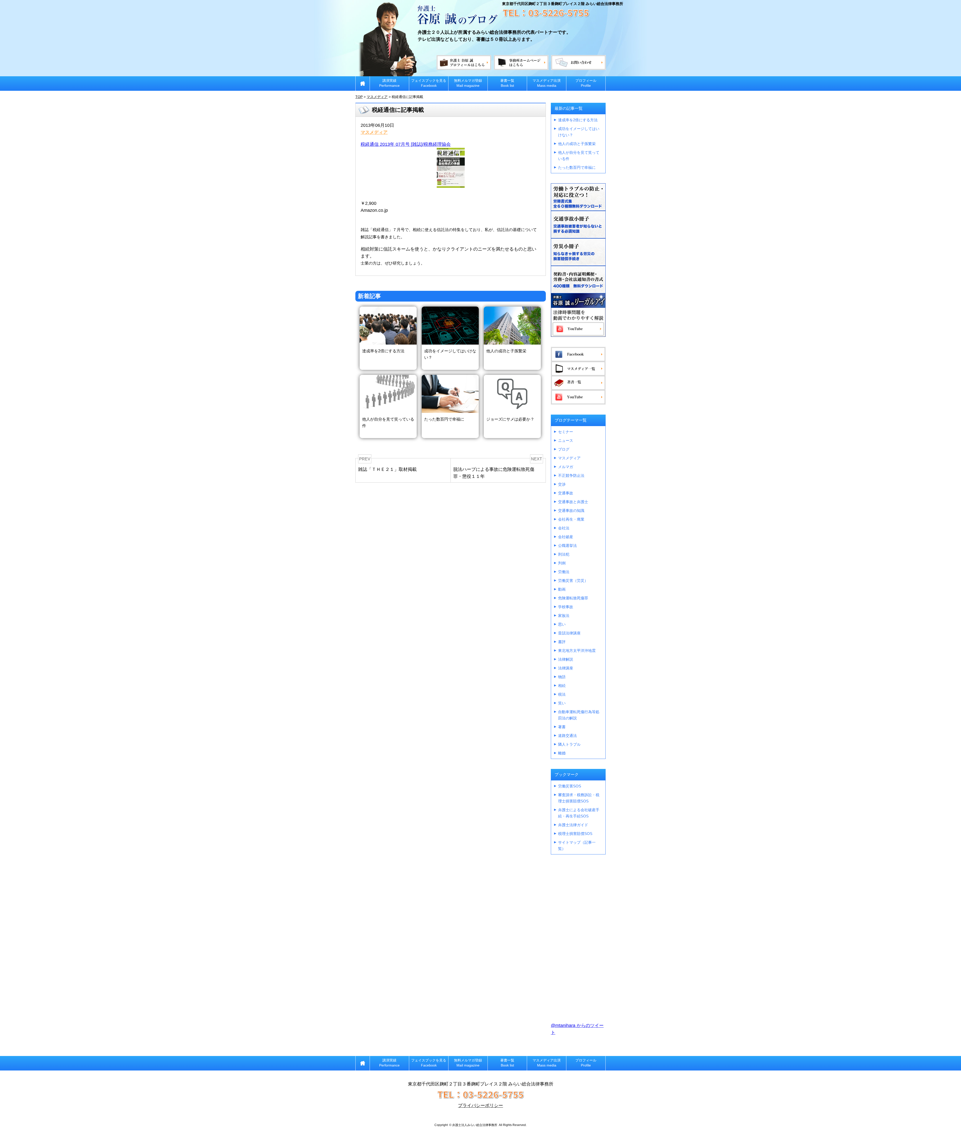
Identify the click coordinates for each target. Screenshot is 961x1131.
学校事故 (565, 607)
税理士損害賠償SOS (575, 833)
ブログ (563, 449)
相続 (562, 685)
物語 (562, 677)
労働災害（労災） (573, 580)
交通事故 (565, 493)
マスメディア (374, 132)
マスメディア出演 (547, 83)
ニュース (565, 440)
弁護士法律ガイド (573, 825)
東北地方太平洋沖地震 (577, 650)
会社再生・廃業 (571, 519)
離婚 (562, 753)
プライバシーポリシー (480, 1105)
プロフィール (585, 83)
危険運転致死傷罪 (573, 598)
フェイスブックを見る (428, 83)
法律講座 (565, 668)
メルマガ (565, 467)
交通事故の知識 (571, 510)
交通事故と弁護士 (573, 502)
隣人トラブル (569, 744)
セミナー (565, 432)
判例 (562, 563)
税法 (562, 694)
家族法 (563, 615)
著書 (562, 727)
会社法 (563, 528)
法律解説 (565, 659)
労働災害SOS (569, 786)
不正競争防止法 (571, 475)
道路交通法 (567, 735)
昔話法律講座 (569, 633)
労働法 (563, 572)
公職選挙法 (567, 545)
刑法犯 (563, 554)
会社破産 (565, 537)
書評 (562, 642)
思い (562, 624)
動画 (562, 589)
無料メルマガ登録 (468, 83)
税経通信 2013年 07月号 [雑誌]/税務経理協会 (406, 144)
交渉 (562, 484)
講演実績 (389, 83)
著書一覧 (507, 83)
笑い (562, 703)
